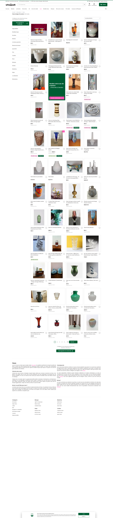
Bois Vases (59, 403)
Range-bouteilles (15, 415)
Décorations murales (16, 411)
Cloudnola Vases (38, 405)
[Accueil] (11, 4)
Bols (13, 407)
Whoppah (61, 376)
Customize (83, 516)
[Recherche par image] (84, 4)
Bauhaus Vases (38, 410)
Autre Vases (59, 405)
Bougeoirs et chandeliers (17, 409)
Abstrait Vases (37, 412)
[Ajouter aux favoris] (46, 40)
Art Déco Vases (38, 414)
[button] (78, 1)
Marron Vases (60, 412)
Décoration (19, 12)
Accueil (13, 12)
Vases (24, 12)
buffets (84, 370)
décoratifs (34, 365)
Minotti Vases (37, 403)
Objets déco (14, 403)
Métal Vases (59, 402)
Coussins (14, 413)
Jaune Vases (59, 414)
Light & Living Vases (38, 402)
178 (67, 342)
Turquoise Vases (60, 410)
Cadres (13, 405)
